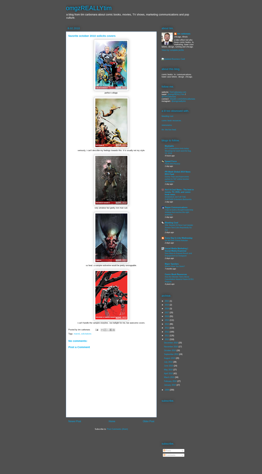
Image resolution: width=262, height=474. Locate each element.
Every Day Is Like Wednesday (178, 238)
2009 (167, 390)
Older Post (148, 421)
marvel (77, 334)
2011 (167, 335)
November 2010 (171, 346)
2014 (167, 324)
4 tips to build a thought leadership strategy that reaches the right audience (179, 212)
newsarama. (167, 125)
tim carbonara (183, 34)
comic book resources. (172, 120)
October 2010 (170, 350)
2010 (167, 339)
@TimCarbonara (169, 96)
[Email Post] (96, 330)
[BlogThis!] (105, 329)
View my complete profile (173, 50)
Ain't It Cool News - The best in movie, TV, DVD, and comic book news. (179, 192)
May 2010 (168, 370)
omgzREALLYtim (89, 8)
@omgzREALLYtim (176, 94)
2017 (167, 312)
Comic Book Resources (176, 274)
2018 (167, 308)
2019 (167, 305)
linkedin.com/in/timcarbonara (182, 99)
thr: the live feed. (169, 130)
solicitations (86, 334)
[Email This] (102, 329)
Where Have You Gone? (175, 266)
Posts (168, 450)
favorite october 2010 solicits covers (92, 35)
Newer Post (74, 421)
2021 (167, 301)
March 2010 (169, 377)
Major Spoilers (172, 264)
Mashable (169, 146)
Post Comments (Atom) (117, 429)
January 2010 (170, 385)
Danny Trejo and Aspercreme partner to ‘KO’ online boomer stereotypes (177, 179)
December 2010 (171, 343)
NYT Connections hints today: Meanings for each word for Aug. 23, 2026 (178, 150)
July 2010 (168, 362)
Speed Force (171, 161)
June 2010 (169, 366)
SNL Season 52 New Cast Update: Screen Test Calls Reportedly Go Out (179, 227)
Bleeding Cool (171, 223)
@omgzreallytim (178, 101)
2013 (167, 328)
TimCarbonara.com (177, 92)
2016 (167, 316)
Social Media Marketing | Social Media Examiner (176, 249)
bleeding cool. (168, 116)
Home (112, 421)
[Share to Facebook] (110, 329)
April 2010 (168, 373)
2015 (167, 320)
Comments (170, 455)
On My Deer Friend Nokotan (176, 240)
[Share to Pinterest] (113, 329)
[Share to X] (107, 329)
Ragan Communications (176, 207)
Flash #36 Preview (172, 164)
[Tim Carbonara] (173, 59)
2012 (167, 332)
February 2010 (170, 381)
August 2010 (170, 358)
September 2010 (171, 354)
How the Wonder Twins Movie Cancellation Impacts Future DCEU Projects (179, 279)
